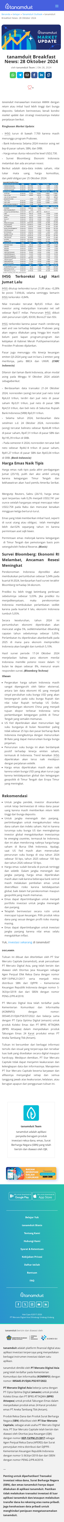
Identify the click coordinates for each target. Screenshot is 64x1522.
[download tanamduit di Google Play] (19, 1196)
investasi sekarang (20, 942)
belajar (16, 14)
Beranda (6, 14)
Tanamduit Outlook (32, 14)
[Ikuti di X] (25, 1304)
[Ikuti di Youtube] (39, 1304)
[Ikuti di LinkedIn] (45, 1304)
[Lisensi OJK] (33, 1339)
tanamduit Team (25, 67)
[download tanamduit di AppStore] (45, 1196)
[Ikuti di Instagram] (32, 1304)
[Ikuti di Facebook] (18, 1304)
